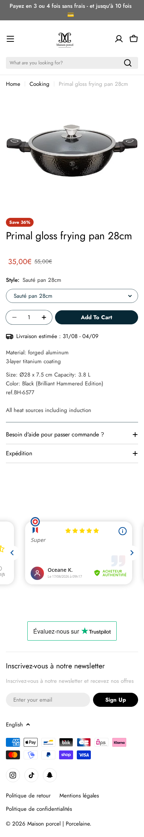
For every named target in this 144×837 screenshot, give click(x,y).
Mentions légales (79, 796)
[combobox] (72, 63)
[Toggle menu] (10, 38)
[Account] (118, 38)
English (14, 724)
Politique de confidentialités (39, 809)
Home (13, 84)
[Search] (127, 62)
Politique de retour (28, 796)
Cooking (39, 84)
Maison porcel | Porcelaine (58, 824)
